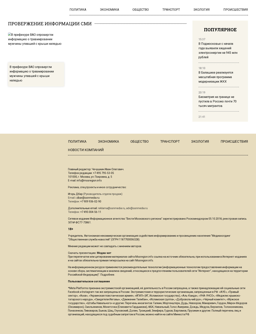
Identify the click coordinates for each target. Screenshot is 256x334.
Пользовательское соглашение (89, 281)
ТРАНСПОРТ (170, 141)
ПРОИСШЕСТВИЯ (234, 141)
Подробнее (107, 274)
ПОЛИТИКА (77, 141)
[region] (218, 78)
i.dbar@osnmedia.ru (88, 197)
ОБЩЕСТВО (139, 141)
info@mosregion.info (89, 180)
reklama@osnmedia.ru (111, 208)
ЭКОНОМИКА (108, 141)
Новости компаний (86, 150)
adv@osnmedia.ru (137, 208)
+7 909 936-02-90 (90, 201)
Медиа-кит (104, 252)
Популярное (220, 30)
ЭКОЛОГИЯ (200, 141)
